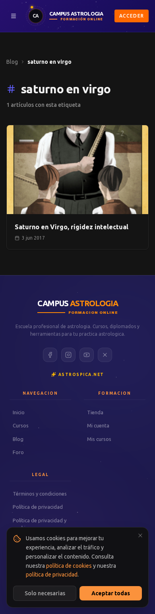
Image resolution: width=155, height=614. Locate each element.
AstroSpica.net (81, 374)
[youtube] (86, 355)
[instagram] (68, 355)
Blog (12, 62)
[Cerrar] (140, 535)
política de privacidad (52, 574)
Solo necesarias (45, 593)
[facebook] (50, 355)
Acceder (131, 15)
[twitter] (105, 355)
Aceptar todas (110, 593)
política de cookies (69, 566)
